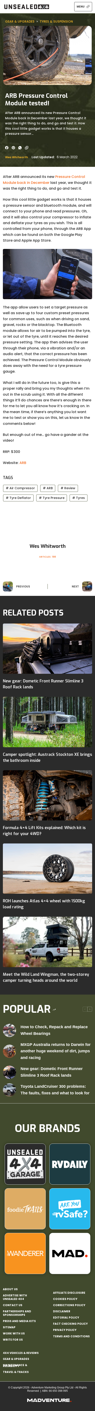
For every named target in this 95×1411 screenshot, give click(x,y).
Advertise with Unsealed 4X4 (15, 1297)
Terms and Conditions (71, 1336)
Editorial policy (66, 1317)
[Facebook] (6, 147)
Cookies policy (65, 1299)
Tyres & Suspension (56, 21)
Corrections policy (69, 1305)
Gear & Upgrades (19, 21)
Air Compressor (20, 488)
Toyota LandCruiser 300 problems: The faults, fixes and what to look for (55, 1089)
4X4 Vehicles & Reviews (21, 1353)
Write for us (13, 1340)
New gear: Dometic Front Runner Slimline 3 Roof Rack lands (52, 1072)
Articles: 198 (47, 556)
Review (68, 488)
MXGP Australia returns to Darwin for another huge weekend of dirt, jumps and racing (56, 1051)
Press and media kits (19, 1321)
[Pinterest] (13, 147)
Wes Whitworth (16, 157)
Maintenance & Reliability (15, 1365)
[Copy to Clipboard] (26, 147)
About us (10, 1289)
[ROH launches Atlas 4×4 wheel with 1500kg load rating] (47, 868)
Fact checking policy (70, 1324)
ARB (22, 462)
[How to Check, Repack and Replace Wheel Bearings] (9, 1030)
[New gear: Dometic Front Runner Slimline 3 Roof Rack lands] (47, 649)
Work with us (14, 1333)
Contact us (12, 1305)
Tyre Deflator (18, 498)
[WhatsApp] (20, 147)
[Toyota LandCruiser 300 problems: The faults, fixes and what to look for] (9, 1090)
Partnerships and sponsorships (17, 1313)
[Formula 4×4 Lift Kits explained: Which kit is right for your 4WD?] (47, 795)
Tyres (78, 498)
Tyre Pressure (52, 498)
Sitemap (9, 1327)
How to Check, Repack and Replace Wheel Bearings (54, 1030)
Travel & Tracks (16, 1372)
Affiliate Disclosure (69, 1293)
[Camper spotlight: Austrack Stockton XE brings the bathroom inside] (47, 722)
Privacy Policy (64, 1330)
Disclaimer (61, 1311)
